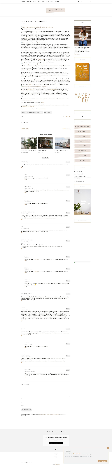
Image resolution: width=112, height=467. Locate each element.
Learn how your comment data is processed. (49, 414)
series (47, 1)
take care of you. (78, 178)
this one (37, 259)
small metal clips (53, 89)
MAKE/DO (76, 454)
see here (30, 84)
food (39, 1)
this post (27, 38)
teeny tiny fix (41, 59)
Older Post (66, 128)
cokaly (23, 328)
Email (22, 402)
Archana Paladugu (27, 239)
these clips (24, 106)
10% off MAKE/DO (102, 461)
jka (22, 226)
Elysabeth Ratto (26, 293)
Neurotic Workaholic (28, 211)
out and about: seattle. (61, 150)
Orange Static (57, 464)
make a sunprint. (78, 171)
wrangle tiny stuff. (78, 174)
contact (57, 1)
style (43, 1)
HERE (30, 100)
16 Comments (23, 116)
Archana (27, 280)
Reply (67, 161)
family (34, 1)
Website (22, 405)
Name (22, 398)
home (23, 112)
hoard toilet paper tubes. (80, 176)
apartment (29, 1)
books (51, 1)
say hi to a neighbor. (79, 181)
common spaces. (42, 150)
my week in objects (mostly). (28, 150)
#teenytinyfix (31, 106)
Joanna (23, 308)
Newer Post (25, 128)
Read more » (77, 54)
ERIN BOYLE (24, 122)
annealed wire (24, 90)
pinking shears (30, 89)
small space (48, 112)
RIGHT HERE (42, 109)
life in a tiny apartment (34, 112)
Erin (26, 174)
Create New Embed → (56, 443)
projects (23, 1)
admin (26, 199)
